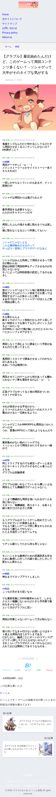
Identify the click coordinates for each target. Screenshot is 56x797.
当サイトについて (12, 19)
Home (5, 14)
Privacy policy (10, 32)
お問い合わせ (9, 28)
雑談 (20, 678)
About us (7, 37)
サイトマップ (9, 23)
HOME (28, 775)
